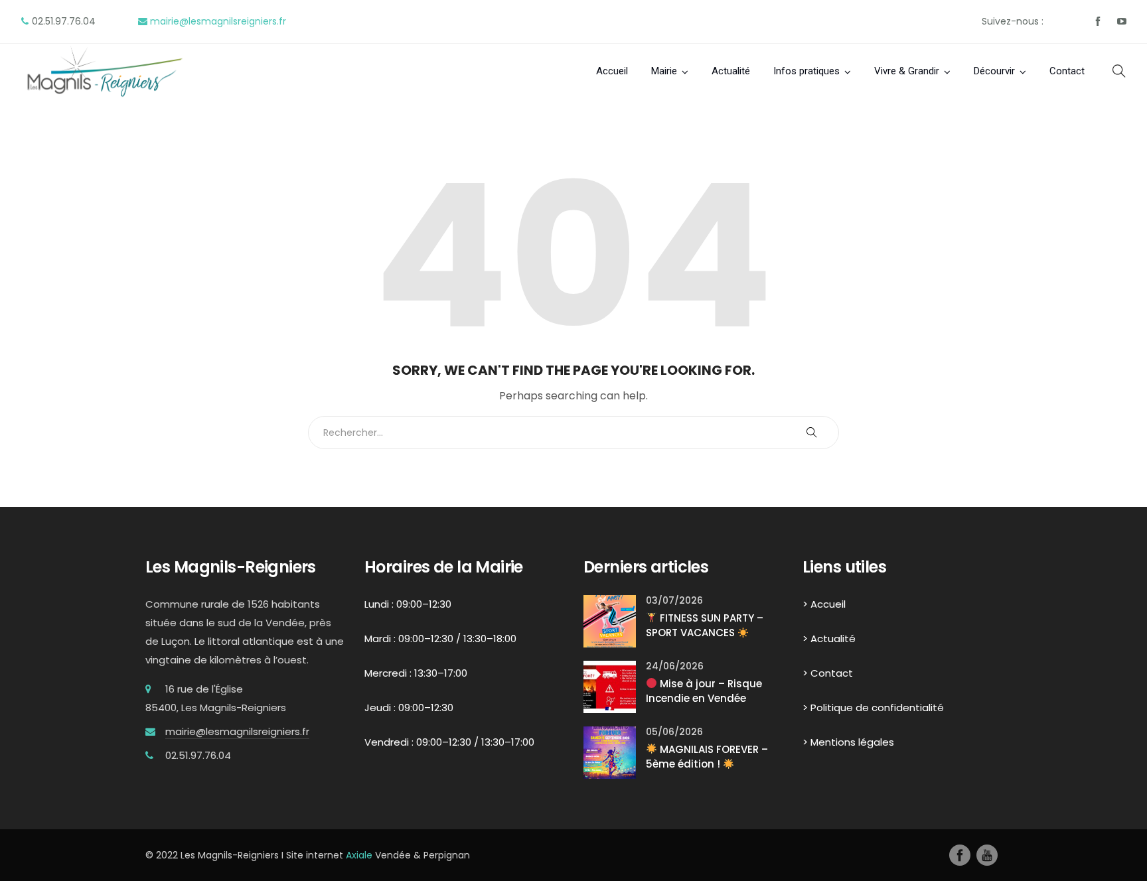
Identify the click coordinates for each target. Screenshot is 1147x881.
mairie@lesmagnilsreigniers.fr (218, 21)
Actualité (731, 71)
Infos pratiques (806, 71)
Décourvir (994, 71)
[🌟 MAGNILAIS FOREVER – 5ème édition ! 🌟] (609, 751)
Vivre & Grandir (906, 71)
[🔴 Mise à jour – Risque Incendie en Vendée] (609, 686)
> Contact (828, 673)
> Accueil (824, 604)
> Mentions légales (848, 742)
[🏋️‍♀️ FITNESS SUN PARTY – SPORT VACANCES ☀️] (609, 620)
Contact (1067, 71)
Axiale (359, 855)
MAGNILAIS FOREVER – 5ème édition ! (707, 757)
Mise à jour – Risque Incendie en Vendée (704, 691)
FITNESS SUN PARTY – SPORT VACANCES (704, 625)
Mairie (664, 71)
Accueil (612, 71)
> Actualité (829, 638)
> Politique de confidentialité (873, 707)
